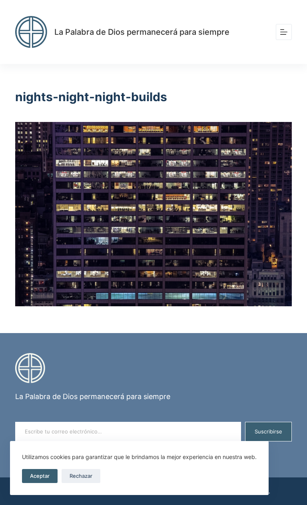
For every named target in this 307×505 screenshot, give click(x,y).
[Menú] (284, 32)
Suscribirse (268, 431)
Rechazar (81, 476)
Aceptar (40, 476)
